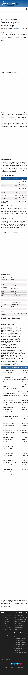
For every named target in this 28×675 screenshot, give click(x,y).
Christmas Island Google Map (10, 384)
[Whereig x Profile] (17, 664)
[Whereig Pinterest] (20, 664)
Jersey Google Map (7, 455)
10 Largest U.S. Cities (19, 615)
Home (2, 19)
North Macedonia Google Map (10, 462)
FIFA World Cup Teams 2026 (20, 642)
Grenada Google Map (8, 418)
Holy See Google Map (8, 451)
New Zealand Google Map (9, 393)
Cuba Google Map (7, 414)
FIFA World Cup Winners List (20, 638)
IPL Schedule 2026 (18, 646)
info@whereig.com (17, 659)
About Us (6, 667)
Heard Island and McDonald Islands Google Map (14, 388)
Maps (6, 19)
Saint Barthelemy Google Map (10, 428)
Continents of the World (6, 645)
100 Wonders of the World (7, 639)
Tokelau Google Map (8, 400)
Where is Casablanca (19, 625)
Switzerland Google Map (9, 474)
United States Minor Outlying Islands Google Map (15, 402)
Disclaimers (15, 669)
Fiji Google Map (7, 386)
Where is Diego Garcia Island (7, 629)
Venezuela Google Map (8, 381)
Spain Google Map (7, 471)
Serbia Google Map (7, 469)
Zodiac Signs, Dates (18, 627)
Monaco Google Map (8, 460)
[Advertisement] (14, 56)
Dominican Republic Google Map (10, 416)
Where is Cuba (4, 625)
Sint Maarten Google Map (9, 432)
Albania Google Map (8, 437)
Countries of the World (6, 643)
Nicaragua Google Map (8, 425)
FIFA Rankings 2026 (18, 640)
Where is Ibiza (4, 623)
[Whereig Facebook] (12, 664)
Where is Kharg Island (6, 635)
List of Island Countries (6, 649)
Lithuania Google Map (8, 457)
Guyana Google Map (8, 377)
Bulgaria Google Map (8, 441)
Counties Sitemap (18, 629)
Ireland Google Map (8, 453)
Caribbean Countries (5, 647)
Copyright (21, 669)
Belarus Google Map (8, 439)
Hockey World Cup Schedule (20, 652)
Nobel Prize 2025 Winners (20, 621)
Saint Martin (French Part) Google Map (12, 430)
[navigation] (2, 9)
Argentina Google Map (8, 370)
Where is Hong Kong (5, 615)
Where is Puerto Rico (6, 627)
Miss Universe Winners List (20, 617)
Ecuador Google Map (8, 374)
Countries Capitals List (6, 641)
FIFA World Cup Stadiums (20, 644)
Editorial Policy (7, 669)
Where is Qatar (4, 619)
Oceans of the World (5, 637)
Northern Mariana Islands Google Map (12, 395)
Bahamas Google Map (8, 407)
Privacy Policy (20, 667)
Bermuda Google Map (8, 409)
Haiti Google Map (7, 421)
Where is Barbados (5, 621)
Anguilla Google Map (8, 404)
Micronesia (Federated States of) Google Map (14, 391)
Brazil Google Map (7, 372)
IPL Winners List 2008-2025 (20, 648)
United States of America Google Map (12, 434)
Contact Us (12, 667)
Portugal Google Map (8, 464)
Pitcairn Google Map (8, 398)
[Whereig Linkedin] (14, 664)
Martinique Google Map (8, 423)
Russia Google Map (7, 467)
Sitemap (14, 670)
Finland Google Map (8, 446)
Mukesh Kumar (16, 28)
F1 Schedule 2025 (18, 650)
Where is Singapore (5, 617)
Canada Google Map (8, 411)
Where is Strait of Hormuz (20, 619)
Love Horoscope (18, 623)
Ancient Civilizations (5, 651)
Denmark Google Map (8, 444)
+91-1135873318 (6, 659)
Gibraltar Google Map (8, 448)
